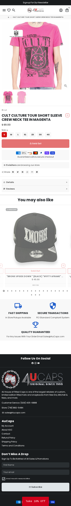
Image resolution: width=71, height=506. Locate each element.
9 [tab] (35, 291)
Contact (6, 433)
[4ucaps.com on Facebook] (33, 363)
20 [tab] (39, 295)
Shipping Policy (9, 441)
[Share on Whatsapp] (27, 172)
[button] (35, 501)
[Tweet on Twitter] (18, 172)
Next (66, 55)
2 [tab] (8, 291)
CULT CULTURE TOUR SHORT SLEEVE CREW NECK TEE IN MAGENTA (38, 17)
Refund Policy (8, 437)
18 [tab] (32, 295)
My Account (8, 425)
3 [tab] (12, 291)
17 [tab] (67, 291)
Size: (5, 130)
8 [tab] (32, 291)
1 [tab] (4, 291)
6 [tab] (24, 291)
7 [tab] (28, 291)
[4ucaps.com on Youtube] (38, 363)
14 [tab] (55, 291)
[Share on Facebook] (13, 172)
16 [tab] (63, 291)
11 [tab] (43, 291)
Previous (4, 249)
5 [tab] (20, 291)
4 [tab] (16, 291)
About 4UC (7, 429)
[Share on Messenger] (37, 172)
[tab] (35, 182)
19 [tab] (35, 295)
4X (48, 134)
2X (32, 134)
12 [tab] (47, 291)
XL (25, 134)
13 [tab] (51, 291)
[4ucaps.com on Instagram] (35, 363)
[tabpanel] (35, 247)
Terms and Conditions (13, 445)
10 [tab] (39, 291)
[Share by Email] (32, 172)
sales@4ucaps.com (13, 412)
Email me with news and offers (18, 479)
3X (40, 134)
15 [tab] (59, 291)
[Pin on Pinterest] (22, 172)
